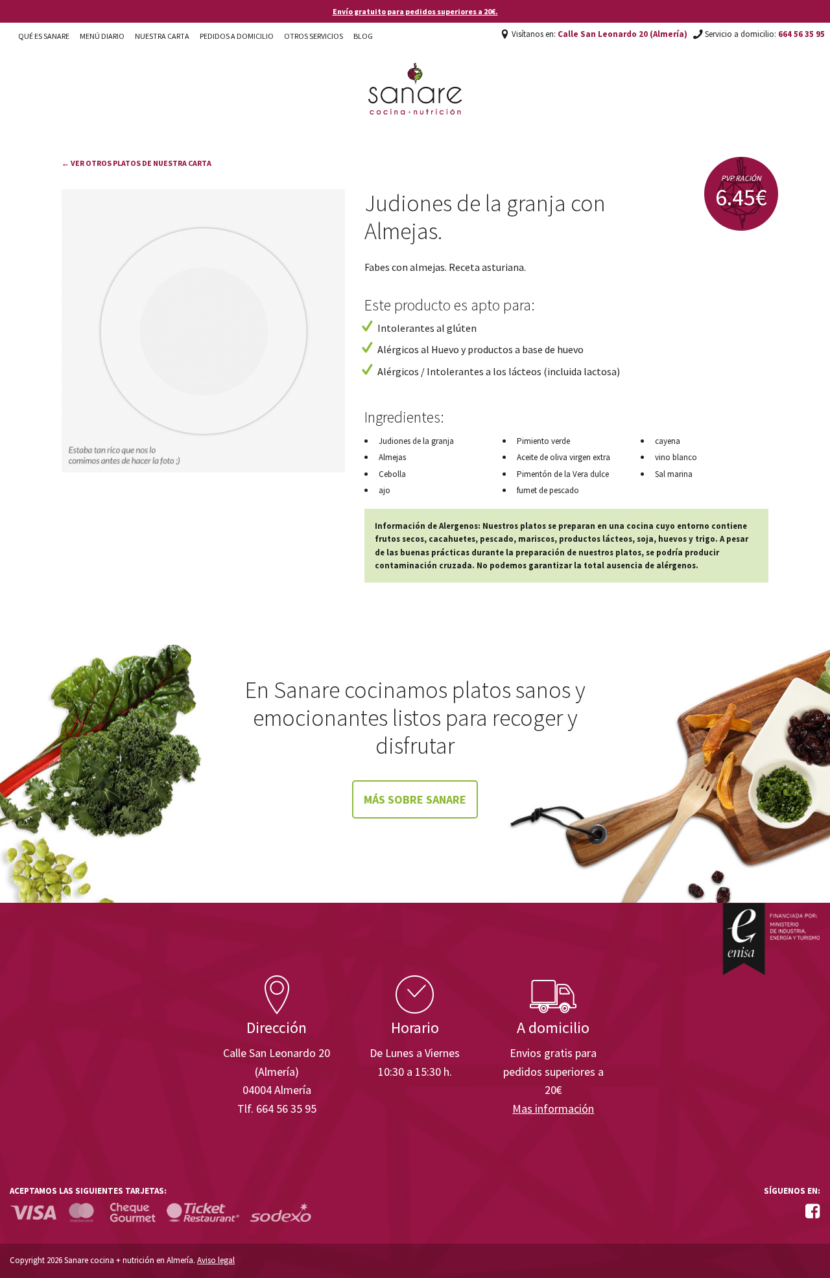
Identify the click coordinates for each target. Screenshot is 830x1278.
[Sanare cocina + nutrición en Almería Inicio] (415, 76)
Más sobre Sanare (415, 799)
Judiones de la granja (416, 441)
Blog (363, 36)
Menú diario (102, 36)
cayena (667, 441)
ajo (384, 490)
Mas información (553, 1108)
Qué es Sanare (43, 36)
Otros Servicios (313, 36)
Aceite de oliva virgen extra (563, 457)
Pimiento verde (543, 441)
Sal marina (674, 474)
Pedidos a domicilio (237, 36)
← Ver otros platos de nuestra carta (136, 163)
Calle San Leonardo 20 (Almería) (622, 34)
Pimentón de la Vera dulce (563, 474)
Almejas (392, 457)
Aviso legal (216, 1260)
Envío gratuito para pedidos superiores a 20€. (415, 11)
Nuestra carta (162, 36)
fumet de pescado (548, 490)
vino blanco (676, 457)
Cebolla (392, 474)
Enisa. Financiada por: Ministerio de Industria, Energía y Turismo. (771, 938)
